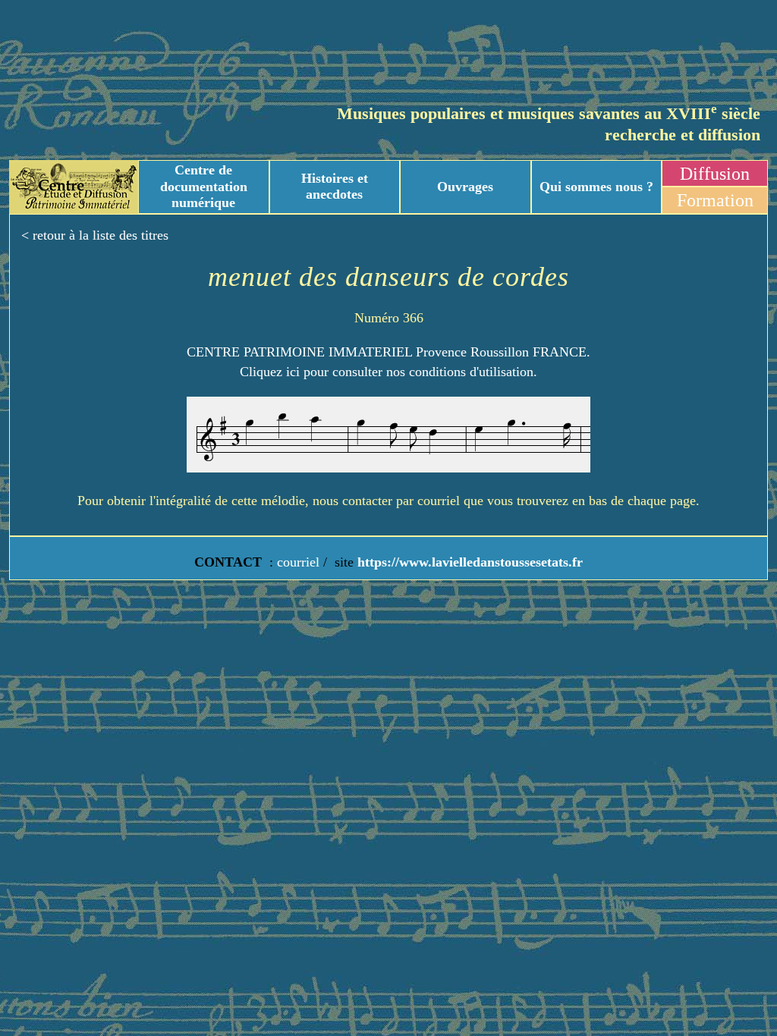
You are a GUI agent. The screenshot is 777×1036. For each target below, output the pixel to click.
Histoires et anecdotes (334, 186)
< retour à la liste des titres (94, 235)
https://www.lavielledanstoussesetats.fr (468, 562)
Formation (715, 200)
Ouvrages (465, 186)
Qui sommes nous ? (596, 186)
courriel (298, 562)
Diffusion (715, 174)
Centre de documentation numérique (203, 186)
